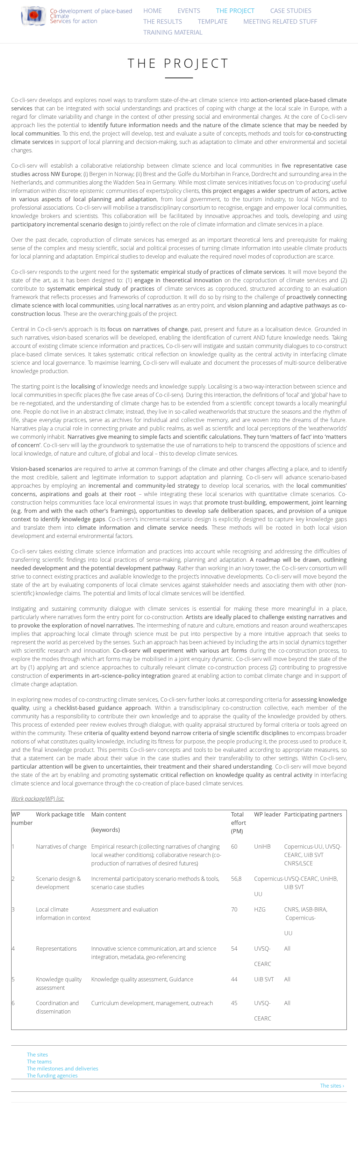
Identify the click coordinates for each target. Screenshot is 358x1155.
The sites (37, 1054)
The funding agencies (52, 1075)
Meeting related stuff (280, 21)
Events (189, 10)
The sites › (332, 1085)
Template (213, 21)
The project (235, 10)
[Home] (80, 16)
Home (152, 10)
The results (162, 21)
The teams (39, 1061)
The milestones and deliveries (62, 1068)
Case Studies (291, 10)
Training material (172, 32)
